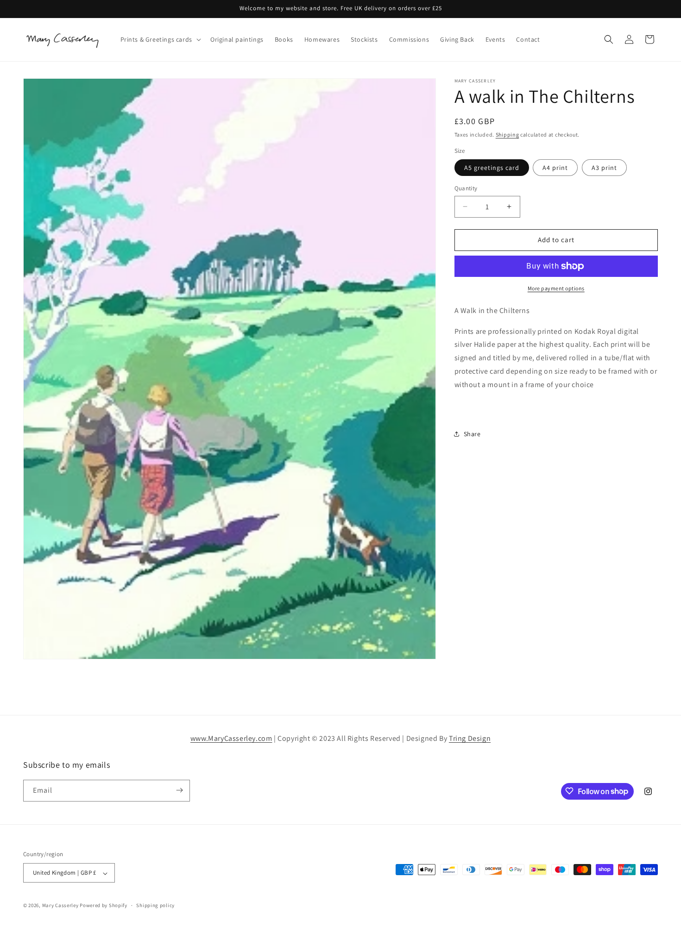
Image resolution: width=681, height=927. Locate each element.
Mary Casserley (60, 905)
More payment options (556, 288)
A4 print (555, 167)
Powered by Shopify (103, 905)
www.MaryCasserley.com (231, 738)
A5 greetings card (491, 167)
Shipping (507, 134)
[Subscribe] (179, 790)
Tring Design (470, 738)
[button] (160, 39)
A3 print (604, 167)
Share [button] (472, 434)
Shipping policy (155, 905)
